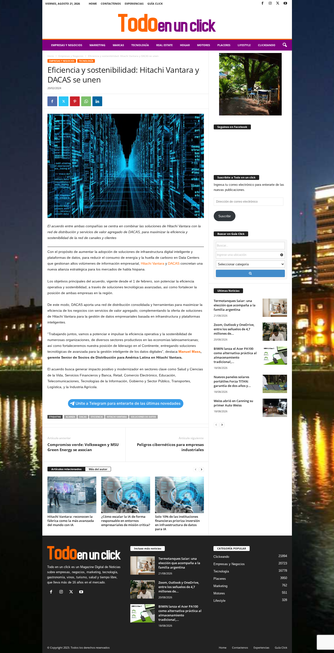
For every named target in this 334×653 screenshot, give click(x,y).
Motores (203, 45)
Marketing (97, 45)
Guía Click (155, 3)
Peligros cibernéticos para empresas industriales (170, 447)
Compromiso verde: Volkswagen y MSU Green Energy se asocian (83, 447)
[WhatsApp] (86, 101)
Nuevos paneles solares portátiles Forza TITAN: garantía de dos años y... (232, 381)
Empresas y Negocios (66, 45)
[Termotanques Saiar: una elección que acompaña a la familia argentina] (275, 308)
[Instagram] (270, 3)
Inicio (50, 56)
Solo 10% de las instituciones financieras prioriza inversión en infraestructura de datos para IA (177, 522)
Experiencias (134, 3)
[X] (278, 3)
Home (93, 3)
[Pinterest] (75, 101)
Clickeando (266, 45)
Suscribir (224, 216)
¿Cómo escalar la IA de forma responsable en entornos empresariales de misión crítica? (125, 520)
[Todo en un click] (167, 23)
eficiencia (97, 416)
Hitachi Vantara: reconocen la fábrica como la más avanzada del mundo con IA (70, 520)
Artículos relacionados (66, 469)
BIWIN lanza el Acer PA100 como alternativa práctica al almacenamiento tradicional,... (235, 355)
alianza (70, 416)
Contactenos (111, 3)
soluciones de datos (143, 416)
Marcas (118, 45)
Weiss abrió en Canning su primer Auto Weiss (233, 403)
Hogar (185, 45)
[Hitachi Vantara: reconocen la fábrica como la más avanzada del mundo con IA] (71, 495)
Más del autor (98, 469)
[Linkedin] (97, 101)
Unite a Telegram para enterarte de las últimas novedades (128, 403)
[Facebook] (263, 3)
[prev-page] (195, 469)
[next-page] (201, 469)
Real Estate (164, 45)
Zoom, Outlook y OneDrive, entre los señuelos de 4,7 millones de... (234, 329)
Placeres (223, 45)
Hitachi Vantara (152, 263)
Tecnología (140, 45)
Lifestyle (244, 45)
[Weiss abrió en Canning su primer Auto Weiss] (275, 408)
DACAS (173, 263)
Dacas (83, 416)
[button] (284, 45)
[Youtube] (285, 3)
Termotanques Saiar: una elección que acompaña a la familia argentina (235, 305)
